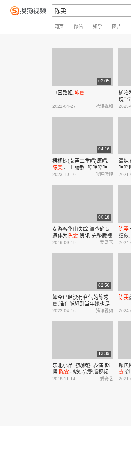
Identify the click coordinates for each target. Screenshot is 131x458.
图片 (117, 26)
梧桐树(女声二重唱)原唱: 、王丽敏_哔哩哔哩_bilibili (80, 167)
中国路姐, (68, 92)
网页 (59, 26)
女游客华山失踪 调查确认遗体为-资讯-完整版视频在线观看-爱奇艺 (82, 235)
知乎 (97, 26)
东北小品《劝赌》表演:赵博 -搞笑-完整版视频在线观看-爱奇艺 (81, 371)
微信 (78, 26)
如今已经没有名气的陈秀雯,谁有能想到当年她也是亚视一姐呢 (81, 303)
